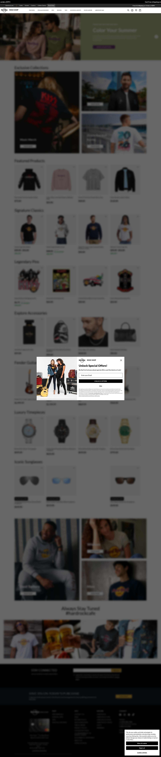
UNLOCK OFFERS (100, 381)
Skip (100, 386)
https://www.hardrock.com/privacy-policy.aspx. (89, 395)
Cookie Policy (129, 739)
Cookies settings (142, 752)
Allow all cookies (142, 743)
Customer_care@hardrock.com (96, 393)
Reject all (142, 748)
